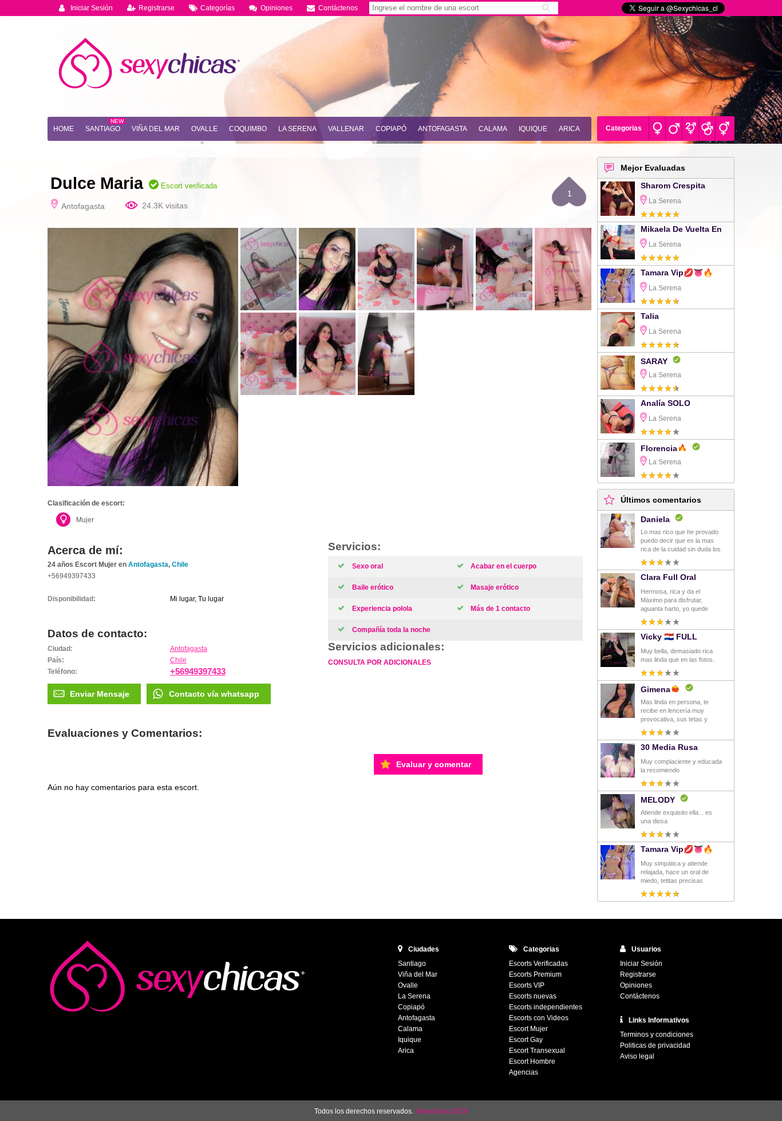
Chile (180, 564)
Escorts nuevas (532, 996)
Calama (493, 128)
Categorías (217, 8)
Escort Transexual (537, 1051)
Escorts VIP (526, 985)
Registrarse (157, 8)
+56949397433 (198, 671)
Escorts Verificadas (538, 964)
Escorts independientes (545, 1007)
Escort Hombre (532, 1061)
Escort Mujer (528, 1029)
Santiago (102, 128)
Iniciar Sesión (91, 8)
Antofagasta (442, 128)
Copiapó (391, 128)
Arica (569, 128)
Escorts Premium (535, 974)
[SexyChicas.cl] (150, 63)
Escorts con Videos (538, 1018)
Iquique (533, 128)
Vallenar (346, 128)
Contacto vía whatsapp (214, 693)
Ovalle (204, 128)
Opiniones (276, 8)
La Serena (297, 128)
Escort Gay (526, 1040)
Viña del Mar (156, 128)
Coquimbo (248, 128)
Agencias (523, 1072)
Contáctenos (338, 8)
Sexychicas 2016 (441, 1111)
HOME (63, 128)
